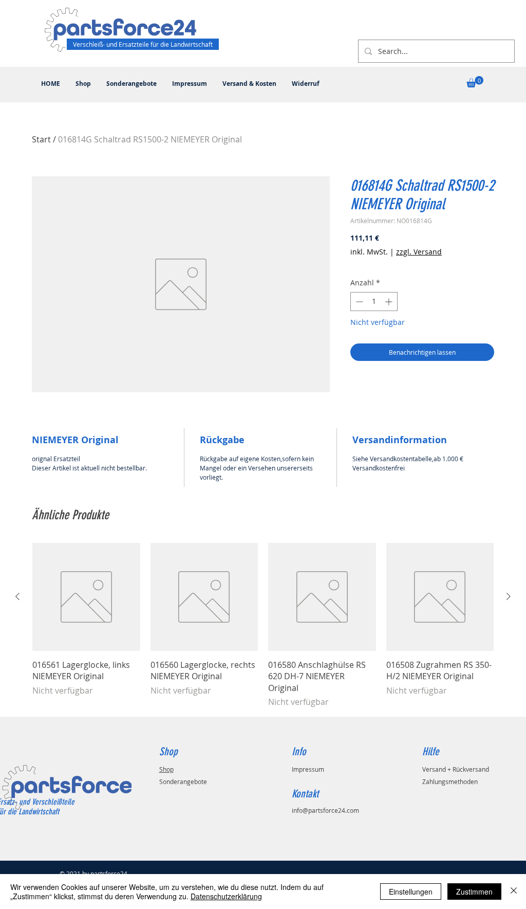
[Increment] (389, 302)
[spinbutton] (374, 302)
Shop (166, 769)
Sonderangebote (183, 781)
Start (41, 139)
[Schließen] (514, 891)
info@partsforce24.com (325, 810)
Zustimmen (474, 891)
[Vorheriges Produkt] (17, 596)
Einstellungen (411, 891)
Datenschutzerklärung (226, 896)
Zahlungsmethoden (450, 781)
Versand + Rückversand (455, 769)
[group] (263, 625)
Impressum (308, 769)
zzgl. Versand (419, 252)
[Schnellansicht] (86, 597)
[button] (474, 81)
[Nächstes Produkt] (508, 596)
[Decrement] (358, 302)
